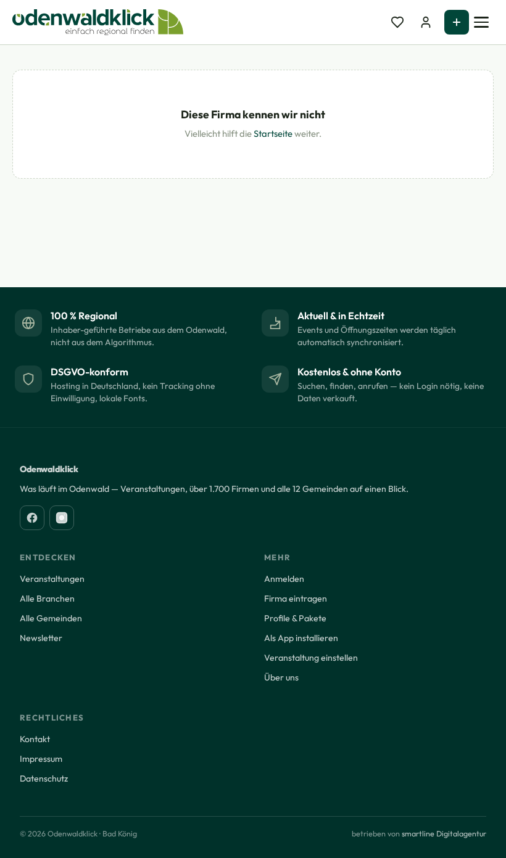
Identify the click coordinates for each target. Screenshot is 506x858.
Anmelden (284, 578)
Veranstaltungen (52, 578)
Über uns (281, 677)
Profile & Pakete (295, 618)
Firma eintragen (295, 598)
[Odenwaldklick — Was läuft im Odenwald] (97, 22)
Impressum (41, 758)
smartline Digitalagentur (444, 833)
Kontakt (35, 739)
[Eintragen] (456, 22)
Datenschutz (44, 778)
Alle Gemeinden (51, 618)
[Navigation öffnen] (481, 22)
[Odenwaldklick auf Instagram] (61, 517)
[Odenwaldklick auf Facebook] (32, 517)
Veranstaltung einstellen (311, 657)
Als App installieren (301, 638)
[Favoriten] (397, 22)
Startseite (273, 133)
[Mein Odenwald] (425, 22)
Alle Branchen (47, 598)
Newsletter (41, 638)
